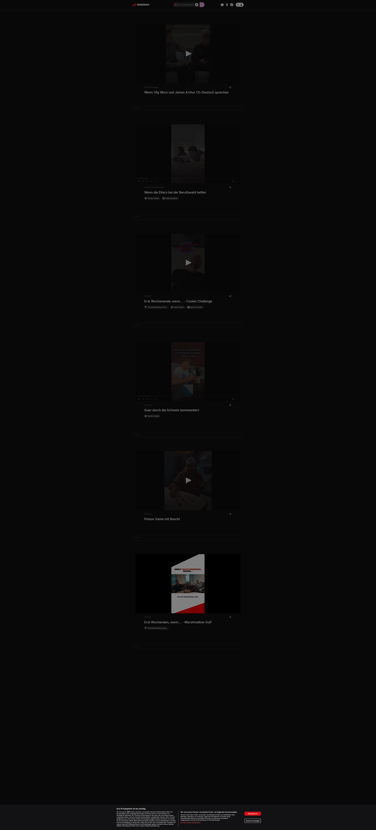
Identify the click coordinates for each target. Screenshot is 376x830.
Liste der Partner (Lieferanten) (190, 822)
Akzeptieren (253, 814)
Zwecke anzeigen (253, 821)
